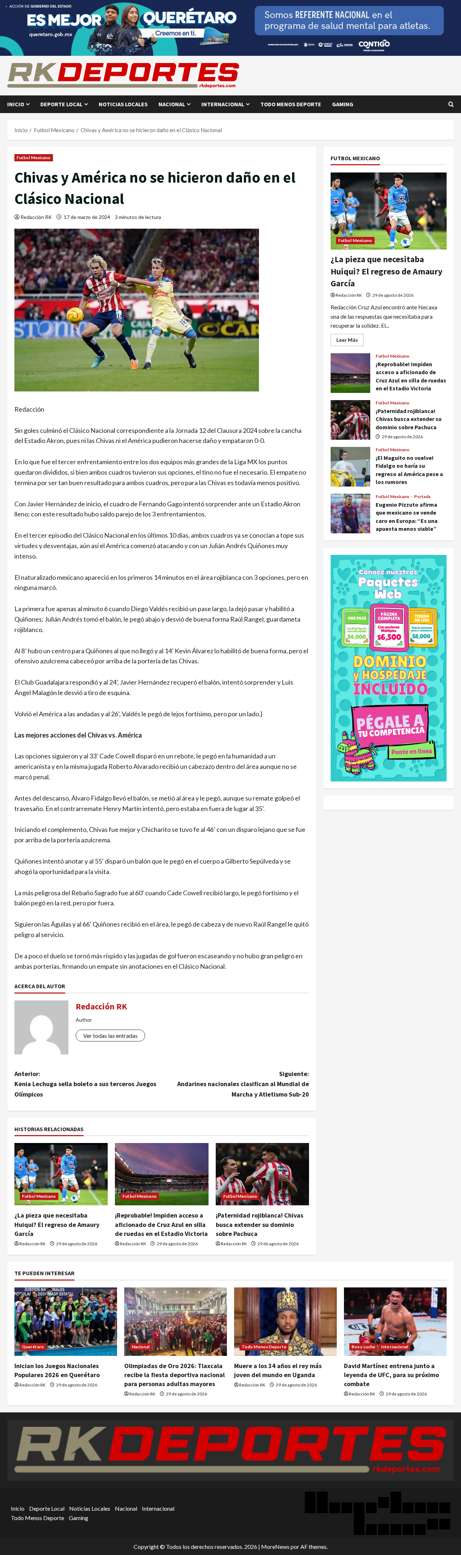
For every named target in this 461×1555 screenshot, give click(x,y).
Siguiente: (243, 1084)
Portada (422, 496)
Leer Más (350, 341)
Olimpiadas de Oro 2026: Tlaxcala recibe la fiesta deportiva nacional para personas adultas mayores (174, 1375)
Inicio (15, 104)
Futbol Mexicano (34, 157)
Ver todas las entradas (110, 1035)
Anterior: (85, 1084)
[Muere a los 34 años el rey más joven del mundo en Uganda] (285, 1321)
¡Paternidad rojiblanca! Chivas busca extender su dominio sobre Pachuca (259, 1224)
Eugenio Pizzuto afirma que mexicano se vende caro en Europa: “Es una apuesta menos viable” (350, 513)
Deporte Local (61, 104)
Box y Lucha (363, 1346)
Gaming (342, 104)
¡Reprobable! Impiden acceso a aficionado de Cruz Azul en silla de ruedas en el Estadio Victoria (161, 1224)
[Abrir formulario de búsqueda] (451, 104)
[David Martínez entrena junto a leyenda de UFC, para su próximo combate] (395, 1321)
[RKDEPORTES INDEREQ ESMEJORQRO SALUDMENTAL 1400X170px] (230, 27)
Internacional (222, 104)
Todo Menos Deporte (290, 104)
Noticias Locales (123, 104)
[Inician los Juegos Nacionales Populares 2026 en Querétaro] (65, 1321)
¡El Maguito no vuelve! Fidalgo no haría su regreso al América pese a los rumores (350, 467)
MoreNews (275, 1546)
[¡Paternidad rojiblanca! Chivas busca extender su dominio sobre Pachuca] (262, 1174)
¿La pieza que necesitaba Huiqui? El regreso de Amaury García (56, 1224)
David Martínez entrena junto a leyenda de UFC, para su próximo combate (391, 1375)
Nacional (171, 104)
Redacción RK (36, 217)
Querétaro (33, 1346)
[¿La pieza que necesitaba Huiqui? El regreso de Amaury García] (61, 1174)
